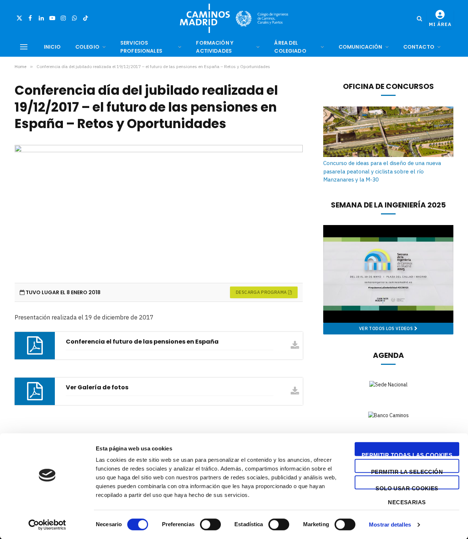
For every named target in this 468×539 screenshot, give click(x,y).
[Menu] (23, 47)
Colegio (87, 46)
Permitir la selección (407, 471)
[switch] (210, 524)
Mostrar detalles (390, 524)
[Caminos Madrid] (234, 18)
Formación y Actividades (214, 47)
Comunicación (360, 46)
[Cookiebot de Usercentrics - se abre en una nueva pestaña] (47, 524)
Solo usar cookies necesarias (406, 487)
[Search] (419, 18)
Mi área (440, 24)
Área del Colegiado (290, 47)
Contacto (418, 46)
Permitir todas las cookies (407, 454)
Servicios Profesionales (141, 47)
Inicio (52, 46)
